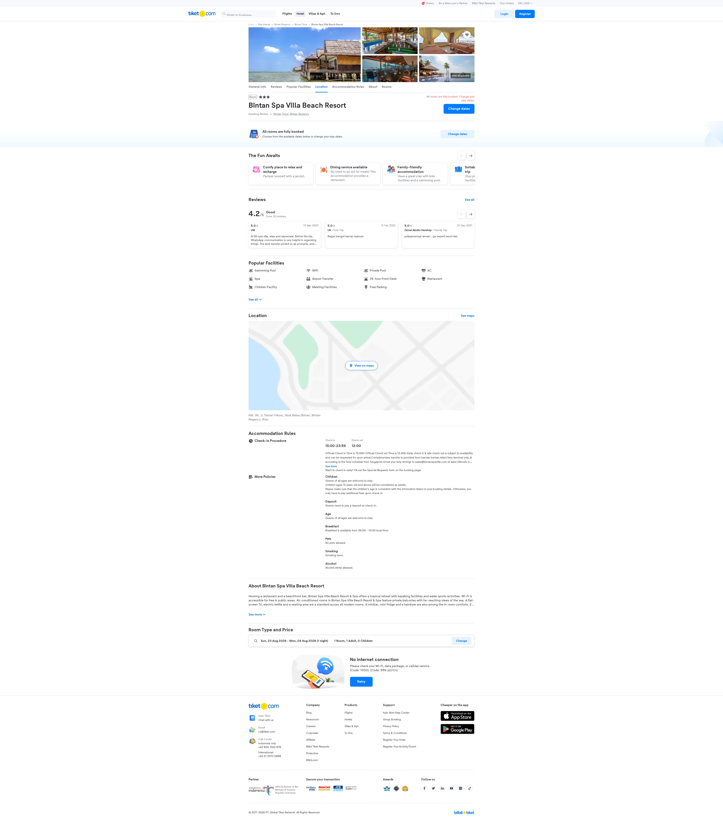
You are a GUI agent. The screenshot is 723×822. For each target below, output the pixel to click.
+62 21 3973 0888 (269, 756)
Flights (349, 712)
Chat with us (266, 720)
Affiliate (310, 740)
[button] (361, 365)
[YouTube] (451, 788)
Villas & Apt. (352, 726)
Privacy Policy (391, 726)
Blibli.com (312, 760)
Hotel (251, 24)
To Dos (349, 733)
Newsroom (312, 719)
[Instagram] (461, 788)
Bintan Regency (282, 24)
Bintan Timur (301, 24)
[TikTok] (470, 788)
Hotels (348, 719)
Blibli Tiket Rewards (483, 3)
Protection (312, 753)
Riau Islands (264, 24)
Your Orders (507, 3)
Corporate (312, 733)
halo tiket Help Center (396, 712)
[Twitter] (433, 788)
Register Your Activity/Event (399, 746)
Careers (311, 726)
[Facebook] (424, 788)
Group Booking (392, 719)
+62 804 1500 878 (269, 747)
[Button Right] (470, 214)
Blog (309, 712)
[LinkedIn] (442, 788)
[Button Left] (461, 214)
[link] (504, 14)
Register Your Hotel (394, 740)
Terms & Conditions (395, 733)
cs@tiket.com (266, 732)
